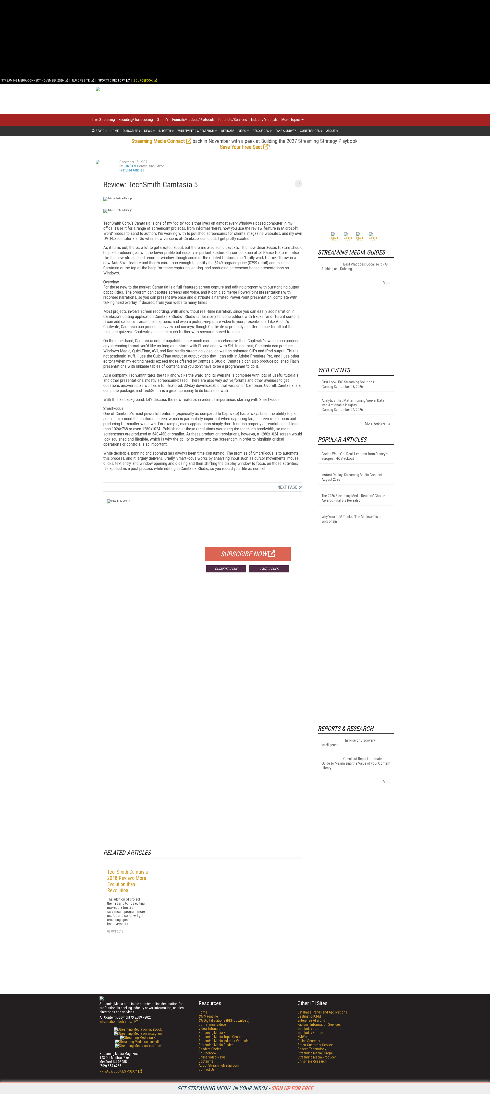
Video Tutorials (209, 1029)
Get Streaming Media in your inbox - (245, 1088)
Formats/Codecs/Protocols (193, 119)
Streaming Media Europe (315, 1053)
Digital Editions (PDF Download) (224, 1020)
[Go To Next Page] (298, 184)
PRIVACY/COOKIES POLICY (118, 1071)
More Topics (291, 119)
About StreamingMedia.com (219, 1065)
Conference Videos (213, 1024)
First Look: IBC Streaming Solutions (348, 382)
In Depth (164, 131)
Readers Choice (210, 1049)
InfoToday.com (308, 1029)
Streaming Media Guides (216, 1045)
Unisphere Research (312, 1061)
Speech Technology (312, 1049)
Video (242, 131)
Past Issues (269, 569)
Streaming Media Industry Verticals (224, 1041)
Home (115, 131)
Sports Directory (111, 80)
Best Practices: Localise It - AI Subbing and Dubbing (355, 266)
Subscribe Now (243, 554)
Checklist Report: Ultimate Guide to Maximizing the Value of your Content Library (356, 763)
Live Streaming (103, 119)
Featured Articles (131, 170)
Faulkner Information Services (319, 1024)
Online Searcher (309, 1041)
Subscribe (130, 131)
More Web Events (377, 423)
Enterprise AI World (311, 1020)
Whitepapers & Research (195, 131)
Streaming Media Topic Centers (221, 1037)
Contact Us (207, 1069)
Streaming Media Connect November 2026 (32, 80)
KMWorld (304, 1037)
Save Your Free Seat (241, 147)
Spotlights (206, 1061)
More (386, 282)
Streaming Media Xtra (214, 1033)
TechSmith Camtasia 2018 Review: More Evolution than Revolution (127, 881)
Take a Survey (285, 131)
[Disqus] (202, 652)
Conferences (310, 131)
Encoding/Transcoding (136, 119)
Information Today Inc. (116, 1021)
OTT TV (162, 119)
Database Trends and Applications (322, 1012)
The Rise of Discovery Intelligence (348, 742)
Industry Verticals (264, 119)
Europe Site (81, 80)
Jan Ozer (130, 166)
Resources (261, 131)
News (148, 131)
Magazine (208, 1016)
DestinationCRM (309, 1016)
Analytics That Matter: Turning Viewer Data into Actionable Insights (353, 402)
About (331, 131)
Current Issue (226, 569)
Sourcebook (143, 80)
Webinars (227, 131)
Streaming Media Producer (317, 1057)
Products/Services (232, 119)
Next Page (287, 487)
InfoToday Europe (310, 1033)
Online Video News (212, 1057)
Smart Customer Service (315, 1045)
